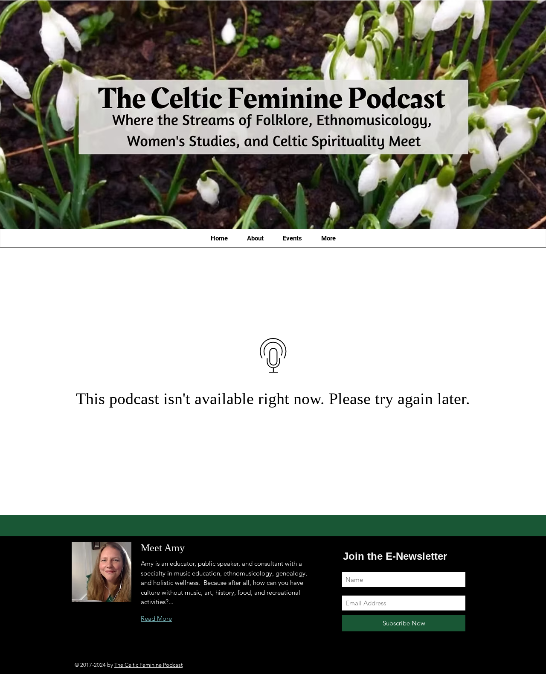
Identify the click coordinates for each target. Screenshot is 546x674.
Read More (156, 618)
